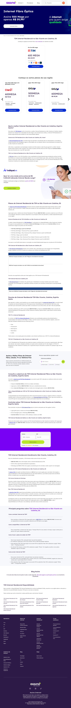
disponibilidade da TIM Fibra (41, 397)
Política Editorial (40, 657)
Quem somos (39, 655)
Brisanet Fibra (23, 627)
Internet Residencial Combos (39, 625)
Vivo (4, 622)
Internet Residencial (39, 619)
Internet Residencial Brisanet (39, 647)
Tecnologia (22, 655)
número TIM (12, 472)
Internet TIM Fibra (7, 662)
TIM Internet (18, 131)
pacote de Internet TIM (48, 302)
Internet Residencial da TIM (15, 140)
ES (15, 35)
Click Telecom (6, 633)
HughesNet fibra (23, 629)
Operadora (22, 657)
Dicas (21, 664)
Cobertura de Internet (7, 652)
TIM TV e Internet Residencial (22, 318)
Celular (21, 662)
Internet (20, 3)
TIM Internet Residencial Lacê (43, 605)
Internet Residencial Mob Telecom (40, 630)
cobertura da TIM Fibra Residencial (22, 379)
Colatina (18, 35)
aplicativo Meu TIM (13, 492)
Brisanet (5, 635)
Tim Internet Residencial (10, 35)
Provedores (30, 3)
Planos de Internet (22, 619)
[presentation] (2, 98)
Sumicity (5, 630)
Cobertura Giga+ (7, 664)
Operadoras (6, 618)
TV (20, 660)
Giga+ (5, 643)
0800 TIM (38, 519)
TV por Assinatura (55, 619)
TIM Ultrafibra (27, 222)
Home (5, 35)
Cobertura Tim (6, 666)
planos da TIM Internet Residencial (18, 206)
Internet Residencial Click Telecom (40, 635)
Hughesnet (6, 639)
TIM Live (11, 156)
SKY (4, 628)
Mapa (38, 652)
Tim (4, 624)
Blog (38, 3)
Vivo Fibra (22, 633)
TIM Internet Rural (13, 281)
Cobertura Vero (7, 657)
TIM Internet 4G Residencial (16, 248)
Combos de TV (56, 630)
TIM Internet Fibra (26, 407)
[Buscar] (63, 3)
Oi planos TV (55, 635)
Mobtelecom (6, 637)
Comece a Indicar (12, 188)
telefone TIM (12, 422)
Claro (5, 641)
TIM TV (54, 633)
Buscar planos (33, 442)
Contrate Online (13, 26)
